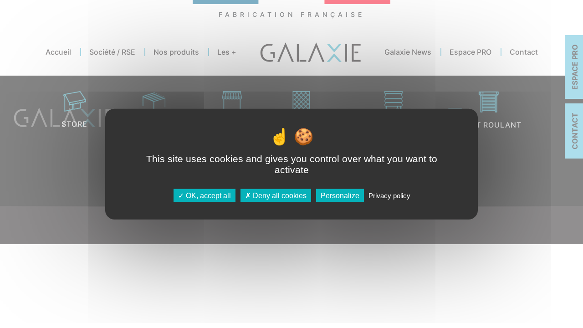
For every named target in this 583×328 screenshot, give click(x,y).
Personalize (340, 195)
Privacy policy (389, 195)
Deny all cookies (279, 195)
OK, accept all (207, 195)
